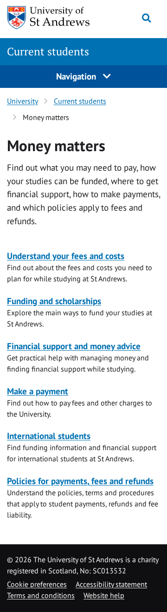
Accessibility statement (111, 584)
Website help (104, 595)
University (22, 101)
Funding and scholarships (54, 300)
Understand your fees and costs (65, 255)
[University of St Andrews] (48, 17)
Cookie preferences (37, 584)
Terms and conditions (41, 595)
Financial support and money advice (74, 346)
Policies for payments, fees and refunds (80, 480)
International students (48, 435)
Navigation (77, 76)
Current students (48, 51)
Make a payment (37, 391)
